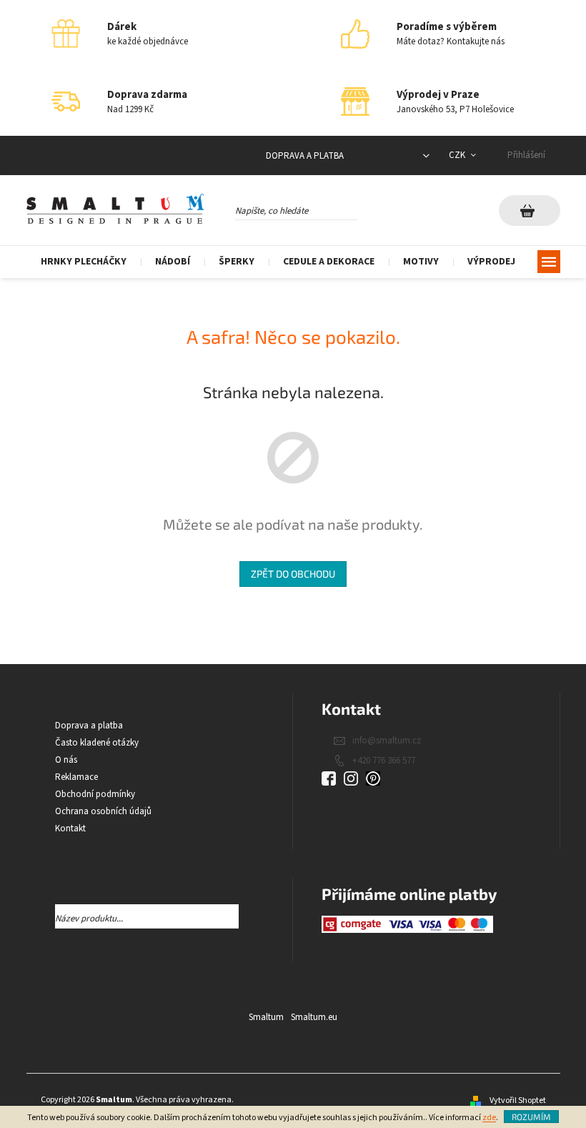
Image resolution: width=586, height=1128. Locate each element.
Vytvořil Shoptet (518, 1100)
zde (489, 1118)
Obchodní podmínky (95, 794)
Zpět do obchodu (293, 574)
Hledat (369, 208)
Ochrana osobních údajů (103, 811)
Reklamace (76, 777)
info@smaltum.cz (386, 740)
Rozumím (531, 1117)
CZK (458, 155)
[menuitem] (83, 261)
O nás (66, 759)
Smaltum (266, 1017)
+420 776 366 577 (383, 760)
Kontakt (70, 828)
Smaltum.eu (314, 1017)
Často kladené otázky (97, 742)
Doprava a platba (305, 155)
